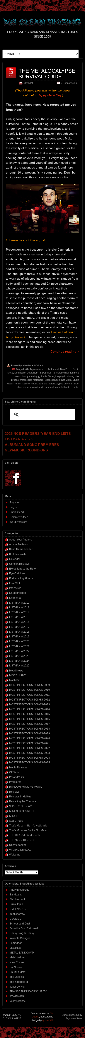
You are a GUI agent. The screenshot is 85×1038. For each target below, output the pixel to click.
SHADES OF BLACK (21, 806)
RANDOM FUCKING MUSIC (25, 786)
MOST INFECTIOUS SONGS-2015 (29, 714)
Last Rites (15, 947)
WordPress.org (18, 521)
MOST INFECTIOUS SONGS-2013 (29, 704)
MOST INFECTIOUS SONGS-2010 (29, 689)
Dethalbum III (34, 372)
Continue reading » (65, 351)
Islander (26, 365)
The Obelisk (17, 976)
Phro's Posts (16, 777)
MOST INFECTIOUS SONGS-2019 (29, 733)
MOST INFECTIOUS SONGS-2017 (29, 723)
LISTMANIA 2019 (19, 636)
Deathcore (20, 372)
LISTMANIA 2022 (19, 651)
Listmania (15, 597)
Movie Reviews (18, 767)
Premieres (15, 781)
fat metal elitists (61, 372)
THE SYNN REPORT (21, 840)
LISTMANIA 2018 (19, 631)
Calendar (14, 559)
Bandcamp (16, 894)
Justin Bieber (47, 376)
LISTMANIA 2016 (19, 621)
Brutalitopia (16, 904)
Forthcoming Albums (21, 578)
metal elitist (26, 380)
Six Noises (16, 967)
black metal (53, 369)
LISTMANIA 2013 (19, 607)
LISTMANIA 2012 (19, 602)
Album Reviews (18, 544)
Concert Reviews (19, 563)
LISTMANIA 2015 (19, 617)
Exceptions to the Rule (22, 568)
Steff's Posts (16, 820)
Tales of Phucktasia (32, 383)
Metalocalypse (52, 380)
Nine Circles (17, 962)
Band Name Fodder (20, 549)
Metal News (16, 670)
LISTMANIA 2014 (19, 612)
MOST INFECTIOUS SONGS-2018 (29, 728)
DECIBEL (15, 918)
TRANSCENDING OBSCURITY (28, 991)
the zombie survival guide (30, 387)
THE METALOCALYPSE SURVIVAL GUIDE (47, 73)
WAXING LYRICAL (20, 849)
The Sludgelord (19, 981)
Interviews (15, 588)
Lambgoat (16, 943)
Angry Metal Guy (19, 889)
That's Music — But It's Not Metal (28, 830)
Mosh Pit (28, 83)
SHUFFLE (15, 816)
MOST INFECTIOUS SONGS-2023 (29, 752)
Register (15, 502)
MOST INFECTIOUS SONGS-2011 (29, 694)
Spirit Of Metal (18, 972)
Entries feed (17, 512)
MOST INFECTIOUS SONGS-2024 (29, 757)
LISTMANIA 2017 (19, 626)
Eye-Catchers (17, 573)
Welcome (14, 854)
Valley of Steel (18, 1001)
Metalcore (38, 380)
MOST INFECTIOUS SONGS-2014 (29, 709)
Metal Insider (17, 957)
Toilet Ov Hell (17, 986)
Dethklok (46, 372)
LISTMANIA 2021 (19, 646)
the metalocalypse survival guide (61, 383)
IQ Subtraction (17, 592)
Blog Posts (65, 369)
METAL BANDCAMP (22, 952)
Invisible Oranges (20, 938)
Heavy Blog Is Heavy (22, 933)
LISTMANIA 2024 (19, 660)
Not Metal (66, 380)
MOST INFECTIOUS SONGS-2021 (29, 743)
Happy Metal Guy (49, 95)
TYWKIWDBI (17, 996)
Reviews (14, 791)
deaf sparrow (17, 914)
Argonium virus (38, 369)
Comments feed (19, 517)
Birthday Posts (17, 554)
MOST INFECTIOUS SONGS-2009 (29, 685)
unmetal (50, 387)
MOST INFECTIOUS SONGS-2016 (29, 719)
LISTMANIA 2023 (19, 656)
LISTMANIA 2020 (19, 641)
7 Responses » (69, 83)
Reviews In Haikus (20, 796)
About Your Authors (20, 539)
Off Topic (14, 772)
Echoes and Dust (20, 923)
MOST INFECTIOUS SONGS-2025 (29, 762)
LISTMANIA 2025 (19, 665)
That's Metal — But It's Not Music (28, 825)
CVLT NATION (18, 909)
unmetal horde (62, 387)
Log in (13, 507)
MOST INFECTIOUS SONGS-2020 (29, 738)
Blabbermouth (18, 899)
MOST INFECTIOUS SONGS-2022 (29, 748)
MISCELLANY (17, 675)
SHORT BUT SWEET (21, 810)
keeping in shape (64, 376)
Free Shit (14, 583)
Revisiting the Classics (22, 801)
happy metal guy (30, 376)
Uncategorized (18, 845)
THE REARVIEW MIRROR (24, 835)
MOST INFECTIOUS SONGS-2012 (29, 699)
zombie (75, 387)
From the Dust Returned (24, 928)
